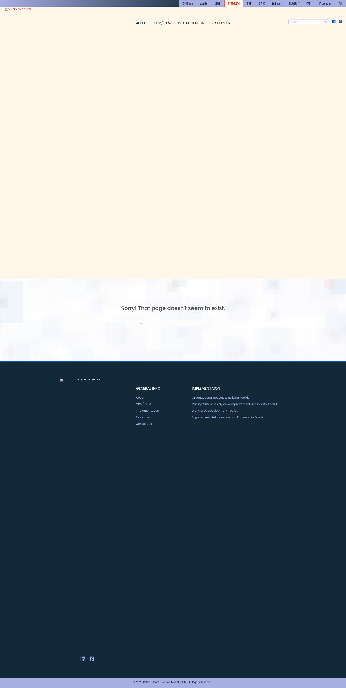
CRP (249, 3)
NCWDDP (294, 3)
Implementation (191, 23)
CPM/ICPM (234, 3)
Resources (221, 23)
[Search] (325, 21)
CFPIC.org (187, 3)
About (141, 23)
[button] (334, 21)
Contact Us (144, 424)
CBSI (217, 3)
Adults (203, 3)
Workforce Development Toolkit (215, 411)
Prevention (325, 3)
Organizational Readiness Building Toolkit (220, 398)
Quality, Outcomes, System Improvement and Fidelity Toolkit (234, 404)
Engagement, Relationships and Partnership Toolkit (228, 417)
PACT (309, 3)
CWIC (262, 3)
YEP (340, 3)
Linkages (277, 3)
